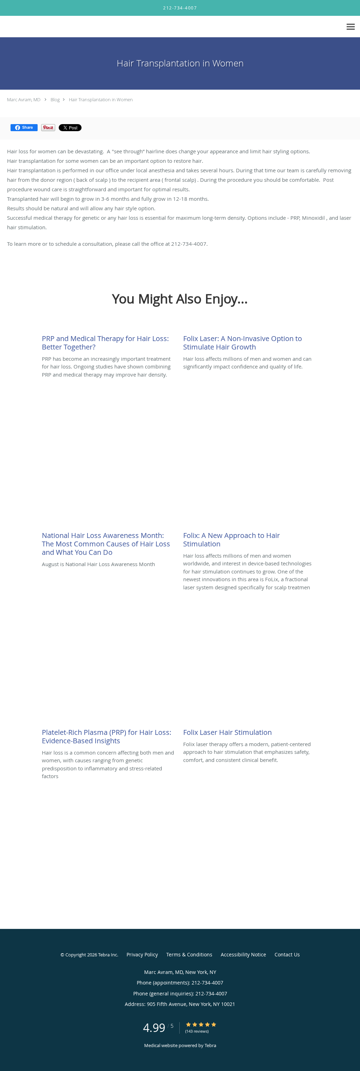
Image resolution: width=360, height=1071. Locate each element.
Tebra (210, 1045)
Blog (55, 99)
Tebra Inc (107, 954)
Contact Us (287, 954)
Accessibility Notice (243, 954)
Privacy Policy (142, 954)
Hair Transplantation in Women (101, 99)
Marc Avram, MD (23, 99)
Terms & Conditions (189, 954)
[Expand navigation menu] (351, 26)
